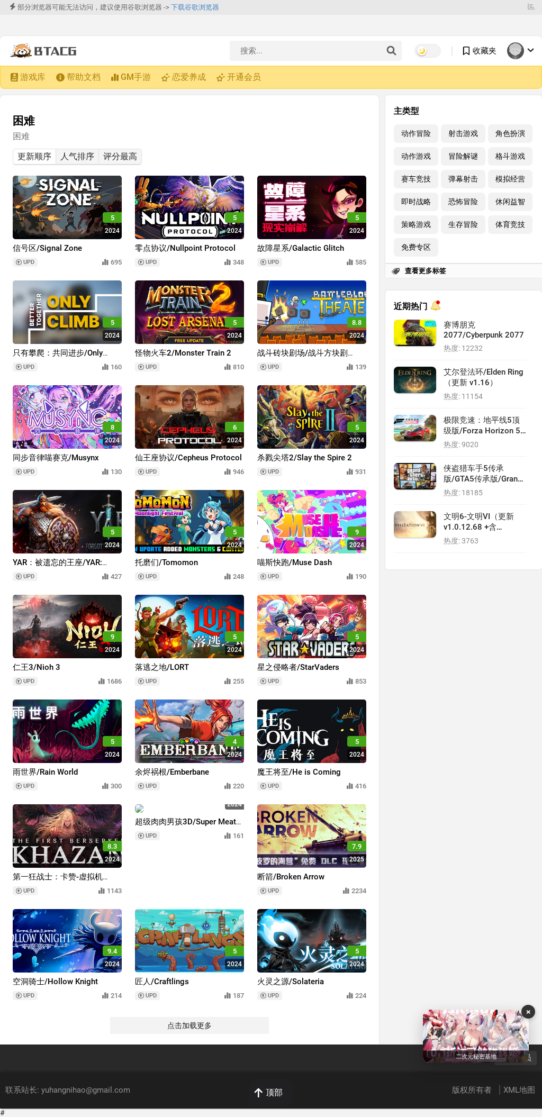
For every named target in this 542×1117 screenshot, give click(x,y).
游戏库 (33, 77)
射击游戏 (463, 133)
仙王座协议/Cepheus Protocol (188, 457)
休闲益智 (510, 201)
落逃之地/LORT (162, 667)
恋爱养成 (189, 77)
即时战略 (416, 201)
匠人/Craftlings (162, 981)
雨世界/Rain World (45, 772)
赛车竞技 (416, 179)
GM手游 (136, 77)
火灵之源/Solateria (290, 981)
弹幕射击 (463, 179)
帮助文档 (84, 77)
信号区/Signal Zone (47, 248)
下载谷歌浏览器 (195, 7)
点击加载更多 (189, 1025)
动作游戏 (416, 156)
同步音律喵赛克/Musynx (56, 457)
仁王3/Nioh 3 (36, 667)
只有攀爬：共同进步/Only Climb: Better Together (58, 358)
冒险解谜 (463, 156)
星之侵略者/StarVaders (298, 667)
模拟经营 (510, 179)
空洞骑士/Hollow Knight (55, 981)
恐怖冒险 (463, 201)
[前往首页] (46, 51)
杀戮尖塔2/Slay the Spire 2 (304, 457)
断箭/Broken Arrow (290, 877)
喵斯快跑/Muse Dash (294, 562)
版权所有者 (473, 1090)
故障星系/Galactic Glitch (300, 248)
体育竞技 (510, 224)
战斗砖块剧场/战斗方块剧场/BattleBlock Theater (302, 358)
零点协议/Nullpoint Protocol (185, 248)
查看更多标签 (425, 271)
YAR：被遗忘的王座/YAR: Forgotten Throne (57, 567)
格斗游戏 (510, 156)
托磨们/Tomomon (166, 562)
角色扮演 (510, 133)
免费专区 (416, 247)
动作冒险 (416, 133)
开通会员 (244, 77)
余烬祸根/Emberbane (172, 772)
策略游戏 (416, 224)
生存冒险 (463, 224)
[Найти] (391, 51)
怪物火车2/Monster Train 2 (183, 353)
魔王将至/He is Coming (299, 772)
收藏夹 (484, 51)
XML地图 (519, 1090)
